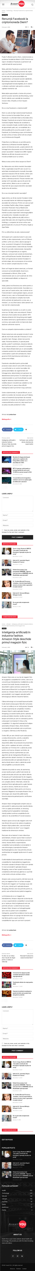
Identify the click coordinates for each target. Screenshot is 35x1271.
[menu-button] (3, 4)
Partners (18, 1269)
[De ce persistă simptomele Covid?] (6, 605)
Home (3, 10)
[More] (26, 429)
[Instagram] (17, 1256)
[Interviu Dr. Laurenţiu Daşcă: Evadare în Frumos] (6, 563)
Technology (9, 10)
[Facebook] (13, 1256)
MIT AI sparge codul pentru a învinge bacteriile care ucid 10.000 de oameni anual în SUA (22, 470)
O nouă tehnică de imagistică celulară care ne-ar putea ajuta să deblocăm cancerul (22, 479)
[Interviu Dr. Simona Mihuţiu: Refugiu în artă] (6, 595)
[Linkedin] (22, 1256)
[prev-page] (3, 487)
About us (12, 1269)
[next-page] (6, 487)
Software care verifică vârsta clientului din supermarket (26, 442)
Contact (24, 1269)
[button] (32, 4)
